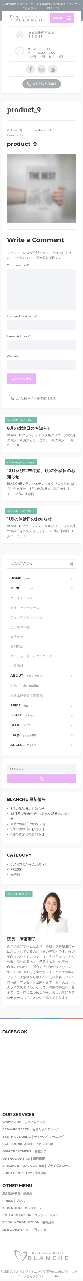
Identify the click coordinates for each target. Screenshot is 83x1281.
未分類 (15, 874)
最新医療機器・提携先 (17, 1193)
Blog (20, 725)
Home (20, 578)
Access (23, 745)
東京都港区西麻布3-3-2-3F (41, 34)
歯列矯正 (16, 646)
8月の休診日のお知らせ (29, 428)
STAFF (22, 715)
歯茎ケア (16, 637)
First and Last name (22, 316)
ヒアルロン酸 (20, 627)
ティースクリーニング (26, 617)
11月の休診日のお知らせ (29, 519)
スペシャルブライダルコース (31, 656)
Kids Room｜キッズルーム (22, 1208)
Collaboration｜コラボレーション (30, 1215)
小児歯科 (16, 666)
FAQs (23, 735)
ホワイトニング (21, 598)
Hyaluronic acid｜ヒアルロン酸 (27, 1144)
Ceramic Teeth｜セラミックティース (30, 1129)
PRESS (15, 869)
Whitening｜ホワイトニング (23, 1122)
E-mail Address (18, 336)
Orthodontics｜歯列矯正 (23, 1158)
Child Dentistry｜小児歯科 (24, 1173)
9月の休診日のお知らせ (27, 829)
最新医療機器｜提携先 (26, 695)
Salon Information (25, 686)
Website (13, 356)
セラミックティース (24, 608)
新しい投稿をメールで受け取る (33, 398)
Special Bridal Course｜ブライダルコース (36, 1165)
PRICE (19, 705)
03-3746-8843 (44, 84)
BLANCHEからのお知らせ (21, 420)
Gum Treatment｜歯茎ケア (24, 1151)
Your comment (18, 265)
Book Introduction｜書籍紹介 (28, 1222)
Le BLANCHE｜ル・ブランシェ (24, 1229)
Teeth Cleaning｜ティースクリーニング (33, 1136)
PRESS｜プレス (13, 1200)
